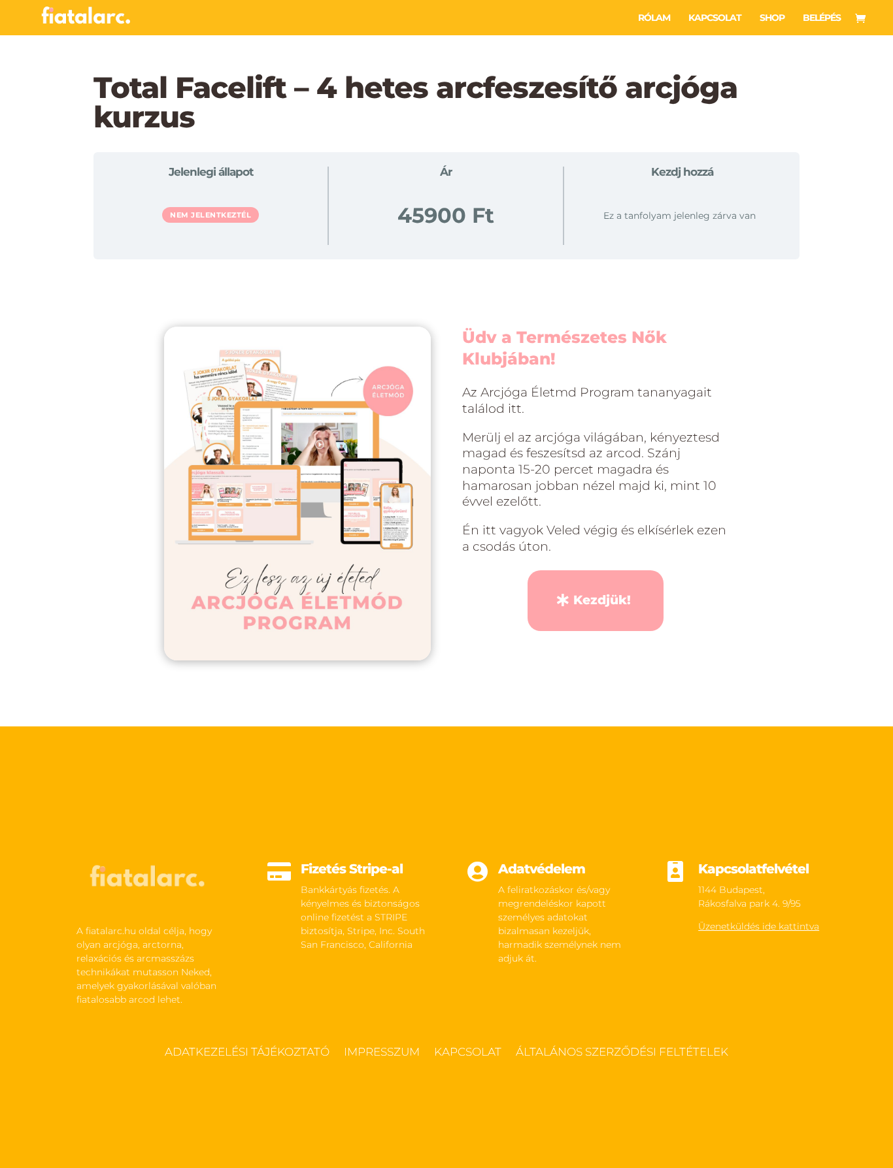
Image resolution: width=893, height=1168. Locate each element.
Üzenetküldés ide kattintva (758, 926)
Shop (772, 18)
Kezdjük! (602, 600)
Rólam (654, 18)
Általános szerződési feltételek (622, 1052)
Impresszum (382, 1052)
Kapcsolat (714, 18)
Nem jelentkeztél (210, 214)
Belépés (822, 18)
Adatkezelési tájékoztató (247, 1052)
